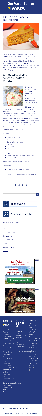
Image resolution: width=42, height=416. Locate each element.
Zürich (5, 251)
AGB (17, 413)
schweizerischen (9, 56)
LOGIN (28, 408)
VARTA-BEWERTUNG (16, 408)
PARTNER (33, 413)
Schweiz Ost (7, 236)
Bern (4, 229)
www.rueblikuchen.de (21, 161)
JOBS (5, 408)
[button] (11, 222)
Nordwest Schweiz (9, 232)
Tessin (5, 243)
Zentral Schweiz (8, 247)
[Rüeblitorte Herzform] (13, 87)
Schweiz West (8, 240)
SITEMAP (24, 413)
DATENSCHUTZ (8, 413)
